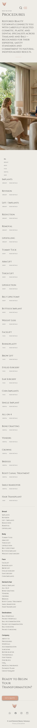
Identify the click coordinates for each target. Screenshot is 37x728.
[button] (25, 8)
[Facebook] (15, 402)
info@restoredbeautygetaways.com (18, 357)
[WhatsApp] (10, 402)
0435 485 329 (18, 360)
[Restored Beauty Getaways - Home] (5, 4)
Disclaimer (21, 723)
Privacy (14, 723)
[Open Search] (20, 7)
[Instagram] (21, 402)
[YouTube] (27, 402)
